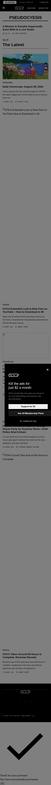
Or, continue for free (28, 421)
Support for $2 (28, 406)
